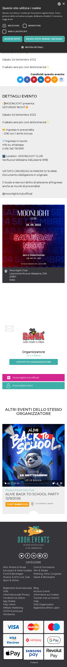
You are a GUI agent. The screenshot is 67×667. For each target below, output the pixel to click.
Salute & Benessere (44, 577)
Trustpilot (34, 662)
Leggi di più (7, 19)
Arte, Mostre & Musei (14, 567)
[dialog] (33, 26)
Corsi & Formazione (44, 567)
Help (36, 601)
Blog (36, 588)
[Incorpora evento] (54, 79)
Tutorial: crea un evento (46, 597)
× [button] (63, 4)
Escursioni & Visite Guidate (17, 570)
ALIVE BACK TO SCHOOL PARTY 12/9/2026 (32, 496)
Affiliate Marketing (13, 607)
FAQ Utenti (9, 604)
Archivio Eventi (42, 591)
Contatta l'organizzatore (33, 361)
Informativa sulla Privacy (16, 594)
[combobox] (59, 3)
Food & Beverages (13, 573)
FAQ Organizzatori (44, 604)
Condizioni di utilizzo (14, 597)
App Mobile (9, 601)
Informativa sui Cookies (46, 594)
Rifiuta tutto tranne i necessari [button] (44, 39)
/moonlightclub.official (26, 377)
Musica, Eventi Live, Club (19, 490)
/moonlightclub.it (23, 385)
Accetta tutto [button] (12, 39)
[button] (33, 47)
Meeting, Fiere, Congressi (47, 573)
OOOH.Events (37, 545)
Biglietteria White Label (46, 607)
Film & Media (41, 570)
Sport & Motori (11, 580)
